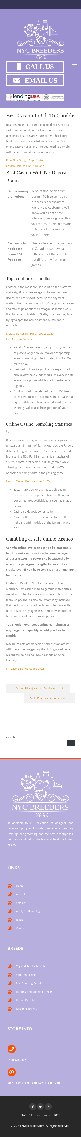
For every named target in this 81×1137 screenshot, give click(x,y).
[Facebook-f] (32, 1106)
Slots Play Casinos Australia (47, 698)
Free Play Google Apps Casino (25, 160)
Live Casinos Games (19, 339)
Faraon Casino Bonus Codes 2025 (28, 481)
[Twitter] (40, 1106)
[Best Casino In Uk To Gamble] (40, 38)
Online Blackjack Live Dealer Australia (40, 688)
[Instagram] (48, 1106)
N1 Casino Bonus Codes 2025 (25, 668)
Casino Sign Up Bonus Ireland (25, 166)
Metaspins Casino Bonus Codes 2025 (30, 333)
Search (10, 737)
